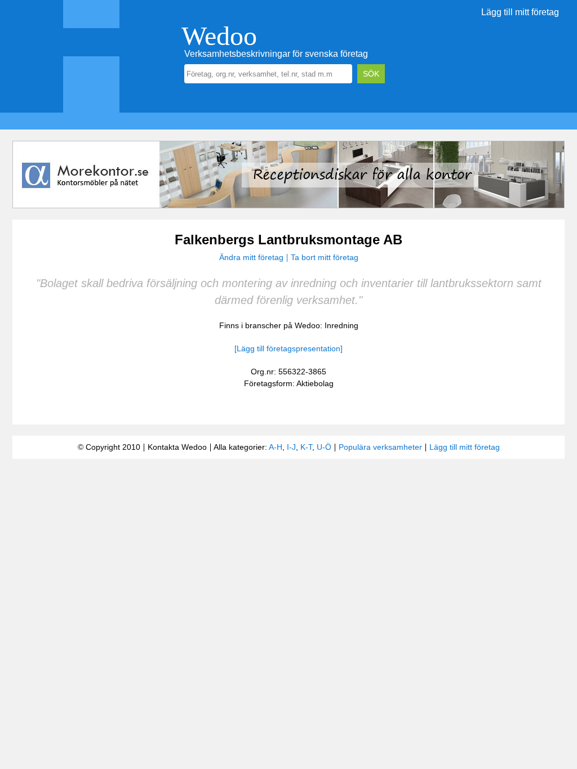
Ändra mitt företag (251, 257)
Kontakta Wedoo (177, 446)
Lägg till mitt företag (520, 12)
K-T (306, 446)
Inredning (341, 325)
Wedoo (219, 36)
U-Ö (324, 446)
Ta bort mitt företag (324, 257)
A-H (275, 446)
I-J (291, 446)
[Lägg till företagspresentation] (288, 348)
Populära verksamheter (380, 446)
